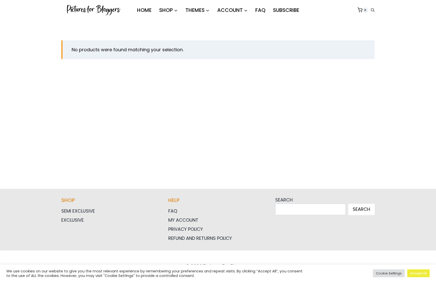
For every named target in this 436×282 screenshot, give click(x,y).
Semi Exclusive (78, 211)
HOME (144, 10)
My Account (183, 220)
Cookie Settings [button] (389, 273)
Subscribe (286, 10)
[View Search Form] (373, 10)
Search (284, 200)
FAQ (260, 10)
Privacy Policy (185, 229)
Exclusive (72, 220)
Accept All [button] (418, 273)
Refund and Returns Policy (200, 238)
